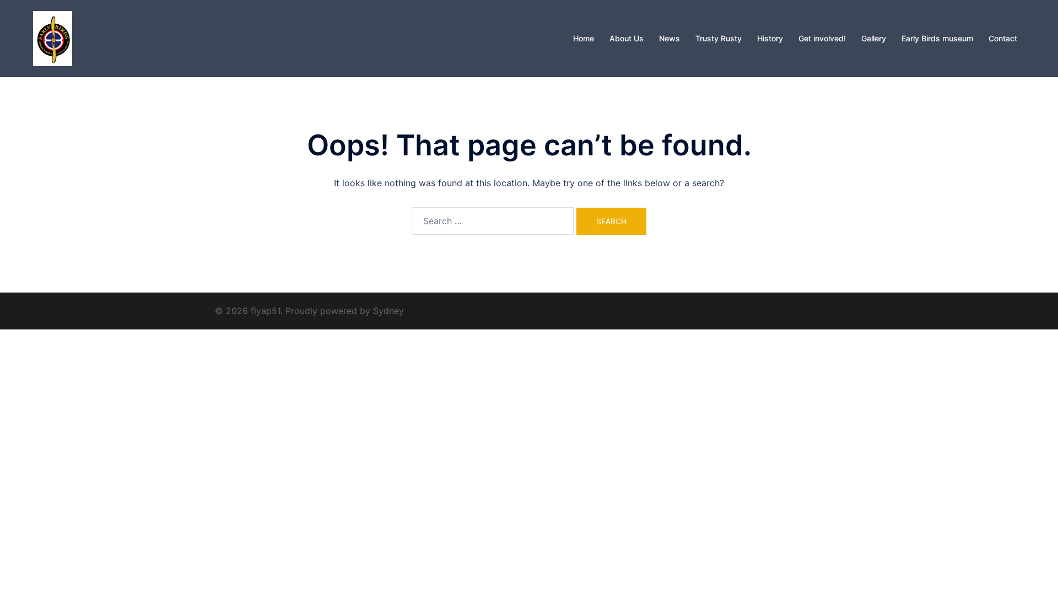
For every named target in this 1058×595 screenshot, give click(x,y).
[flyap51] (52, 37)
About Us (626, 38)
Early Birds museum (937, 38)
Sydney (388, 310)
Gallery (873, 38)
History (770, 38)
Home (583, 38)
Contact (1003, 38)
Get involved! (822, 38)
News (669, 38)
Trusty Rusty (718, 38)
